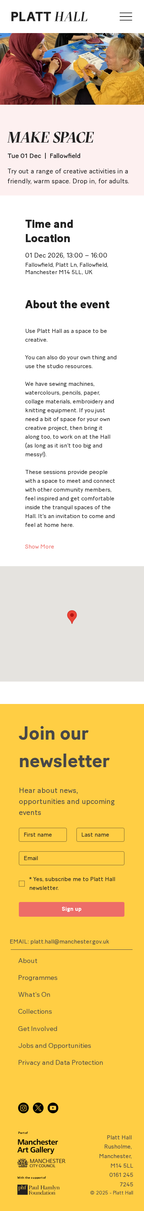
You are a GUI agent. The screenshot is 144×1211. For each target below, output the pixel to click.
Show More (39, 547)
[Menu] (126, 16)
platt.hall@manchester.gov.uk (69, 942)
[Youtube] (53, 1108)
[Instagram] (23, 1108)
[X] (38, 1108)
